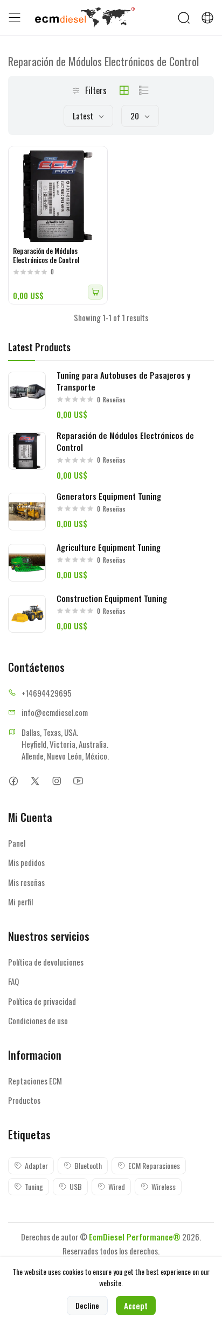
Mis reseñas (26, 882)
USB (76, 1186)
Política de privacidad (42, 1001)
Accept (136, 1305)
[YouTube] (77, 781)
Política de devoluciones (46, 962)
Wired (116, 1186)
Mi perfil (20, 901)
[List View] (143, 90)
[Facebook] (13, 781)
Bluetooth (88, 1165)
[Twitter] (34, 781)
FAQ (13, 981)
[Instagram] (56, 781)
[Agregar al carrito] (95, 292)
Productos (24, 1100)
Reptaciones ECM (35, 1081)
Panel (16, 843)
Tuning (34, 1186)
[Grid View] (123, 90)
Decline (87, 1305)
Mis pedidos (26, 862)
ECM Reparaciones (154, 1165)
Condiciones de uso (38, 1020)
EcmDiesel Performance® (135, 1237)
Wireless (163, 1186)
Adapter (36, 1165)
